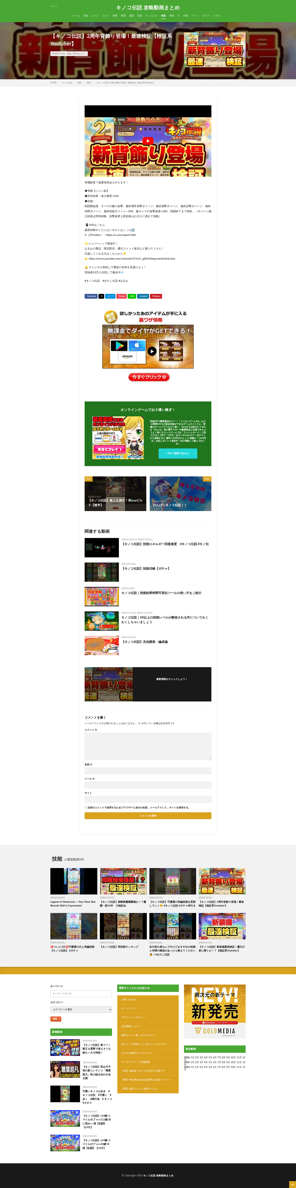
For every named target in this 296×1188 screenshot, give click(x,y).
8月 (224, 1057)
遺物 (131, 16)
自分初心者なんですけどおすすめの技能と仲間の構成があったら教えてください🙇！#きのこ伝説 (172, 951)
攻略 (85, 16)
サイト (88, 793)
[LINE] (132, 296)
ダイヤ (205, 16)
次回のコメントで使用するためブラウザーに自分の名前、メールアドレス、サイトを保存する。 (139, 807)
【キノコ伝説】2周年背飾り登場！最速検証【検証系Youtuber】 (125, 83)
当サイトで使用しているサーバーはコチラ (144, 1044)
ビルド (105, 16)
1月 (192, 1057)
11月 (239, 1062)
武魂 (185, 16)
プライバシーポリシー (133, 1017)
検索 (55, 1019)
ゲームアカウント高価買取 (135, 1062)
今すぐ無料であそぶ (178, 453)
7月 (219, 1057)
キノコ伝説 (67, 83)
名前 (88, 764)
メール (90, 779)
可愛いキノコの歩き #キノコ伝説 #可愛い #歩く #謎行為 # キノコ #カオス (97, 1097)
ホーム (76, 16)
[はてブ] (110, 296)
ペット (195, 16)
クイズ (95, 16)
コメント (91, 730)
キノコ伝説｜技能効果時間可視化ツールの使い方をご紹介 (161, 593)
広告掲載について (130, 1026)
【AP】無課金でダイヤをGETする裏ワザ (143, 1071)
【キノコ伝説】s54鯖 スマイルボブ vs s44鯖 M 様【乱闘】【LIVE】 (97, 1144)
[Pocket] (121, 296)
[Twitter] (101, 296)
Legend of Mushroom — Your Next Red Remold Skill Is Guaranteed (72, 904)
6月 (215, 1057)
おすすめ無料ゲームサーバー (136, 1053)
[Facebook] (91, 296)
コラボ (216, 16)
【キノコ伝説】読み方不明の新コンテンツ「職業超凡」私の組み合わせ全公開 (97, 1073)
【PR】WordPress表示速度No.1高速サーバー (145, 1080)
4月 (206, 1057)
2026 (186, 1057)
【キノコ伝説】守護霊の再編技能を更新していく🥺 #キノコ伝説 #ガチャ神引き (172, 904)
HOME (53, 83)
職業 (123, 16)
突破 (139, 16)
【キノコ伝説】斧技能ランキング (119, 947)
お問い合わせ (128, 999)
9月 (228, 1062)
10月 (233, 1062)
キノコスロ (152, 16)
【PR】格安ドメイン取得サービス (139, 1089)
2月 (197, 1057)
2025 (186, 1062)
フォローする (172, 684)
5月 (210, 1057)
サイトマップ (128, 1008)
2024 (186, 1067)
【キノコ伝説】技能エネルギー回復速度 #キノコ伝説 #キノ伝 (165, 544)
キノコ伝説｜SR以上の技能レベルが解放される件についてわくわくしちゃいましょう (164, 620)
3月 (201, 1057)
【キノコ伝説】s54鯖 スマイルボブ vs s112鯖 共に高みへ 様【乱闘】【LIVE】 (97, 1122)
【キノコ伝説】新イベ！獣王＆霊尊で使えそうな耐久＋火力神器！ (97, 1049)
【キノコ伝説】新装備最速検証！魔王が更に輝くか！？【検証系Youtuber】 (222, 949)
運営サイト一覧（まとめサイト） (139, 1035)
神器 (171, 16)
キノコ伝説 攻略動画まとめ (148, 7)
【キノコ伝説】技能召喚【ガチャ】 (146, 568)
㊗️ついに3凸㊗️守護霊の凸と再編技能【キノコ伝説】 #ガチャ (72, 949)
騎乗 (115, 16)
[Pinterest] (156, 296)
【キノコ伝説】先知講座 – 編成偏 (144, 641)
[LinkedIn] (143, 296)
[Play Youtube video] (148, 141)
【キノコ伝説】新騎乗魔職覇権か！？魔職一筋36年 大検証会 (123, 904)
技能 (163, 16)
